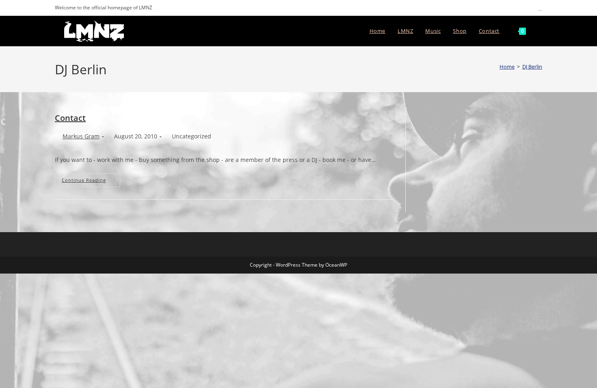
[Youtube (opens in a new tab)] (530, 8)
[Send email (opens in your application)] (538, 8)
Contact (70, 117)
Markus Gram (81, 136)
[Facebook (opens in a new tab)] (512, 8)
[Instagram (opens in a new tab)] (521, 8)
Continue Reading (91, 180)
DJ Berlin (532, 66)
